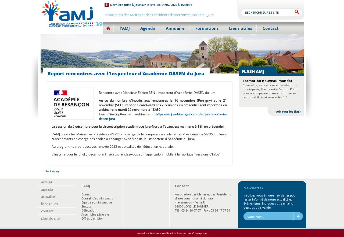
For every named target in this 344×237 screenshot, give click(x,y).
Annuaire (175, 28)
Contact (271, 28)
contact (47, 211)
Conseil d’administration (98, 198)
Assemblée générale (95, 214)
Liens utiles (240, 28)
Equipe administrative (96, 202)
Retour (54, 171)
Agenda (147, 28)
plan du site (50, 218)
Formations (206, 28)
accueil (46, 182)
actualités (48, 196)
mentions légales (148, 233)
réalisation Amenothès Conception (184, 233)
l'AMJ (125, 28)
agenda (47, 189)
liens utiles (49, 203)
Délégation (88, 210)
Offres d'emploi (92, 218)
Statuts (86, 206)
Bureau (86, 194)
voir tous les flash (288, 111)
